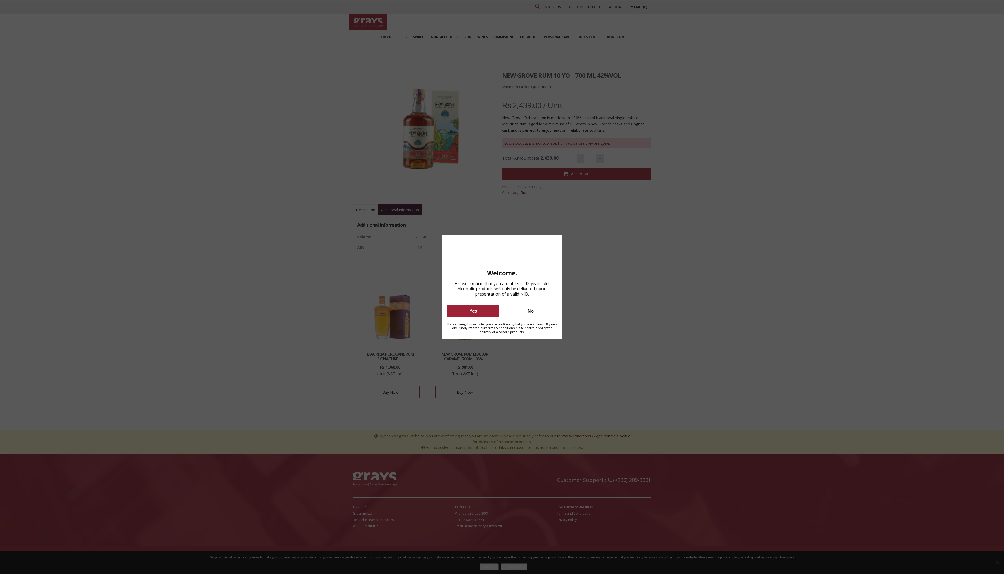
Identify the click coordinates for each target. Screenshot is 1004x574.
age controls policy (532, 328)
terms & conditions (500, 328)
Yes (473, 311)
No (531, 311)
